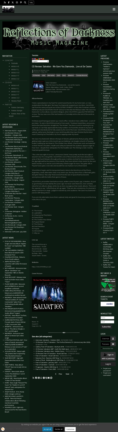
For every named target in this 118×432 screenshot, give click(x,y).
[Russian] (41, 59)
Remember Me (108, 348)
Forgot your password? (107, 369)
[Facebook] (8, 2)
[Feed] (5, 2)
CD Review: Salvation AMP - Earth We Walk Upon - (59, 349)
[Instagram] (17, 2)
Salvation (71, 75)
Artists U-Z (15, 79)
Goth (58, 75)
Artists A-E (15, 66)
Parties (8, 104)
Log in (108, 364)
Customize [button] (70, 429)
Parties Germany (17, 107)
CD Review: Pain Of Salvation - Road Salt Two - (58, 353)
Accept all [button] (47, 429)
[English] (33, 59)
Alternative (51, 75)
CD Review (36, 75)
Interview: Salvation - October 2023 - (54, 340)
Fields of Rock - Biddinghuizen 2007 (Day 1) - (57, 360)
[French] (35, 59)
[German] (37, 59)
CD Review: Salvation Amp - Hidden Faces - (56, 351)
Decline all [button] (58, 429)
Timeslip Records (81, 75)
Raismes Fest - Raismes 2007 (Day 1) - (54, 358)
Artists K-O (15, 72)
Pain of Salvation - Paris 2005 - (52, 369)
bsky (31, 3)
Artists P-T (15, 76)
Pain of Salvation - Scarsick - (51, 365)
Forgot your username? (107, 374)
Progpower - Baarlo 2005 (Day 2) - (53, 367)
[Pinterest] (21, 2)
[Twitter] (13, 2)
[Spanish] (43, 59)
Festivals (14, 63)
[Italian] (39, 59)
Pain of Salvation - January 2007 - (53, 362)
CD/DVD (8, 82)
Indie (43, 75)
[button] (33, 378)
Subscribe (106, 326)
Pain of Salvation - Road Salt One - (53, 356)
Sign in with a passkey (108, 356)
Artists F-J (14, 69)
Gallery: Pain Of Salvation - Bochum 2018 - (56, 347)
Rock (64, 75)
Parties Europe (16, 110)
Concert (9, 60)
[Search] (25, 2)
